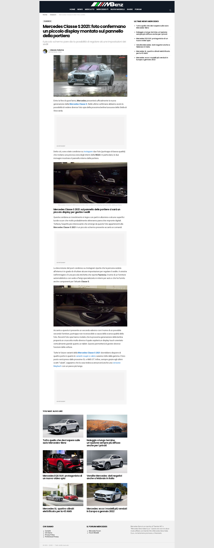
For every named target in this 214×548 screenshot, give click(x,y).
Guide (130, 9)
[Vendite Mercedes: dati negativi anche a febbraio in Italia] (107, 461)
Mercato (89, 9)
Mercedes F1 (102, 9)
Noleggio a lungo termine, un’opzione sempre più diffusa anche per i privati (103, 443)
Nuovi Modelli (118, 9)
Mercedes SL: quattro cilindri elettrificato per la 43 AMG (58, 510)
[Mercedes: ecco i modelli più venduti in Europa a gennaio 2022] (107, 494)
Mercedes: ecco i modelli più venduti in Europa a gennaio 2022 (107, 510)
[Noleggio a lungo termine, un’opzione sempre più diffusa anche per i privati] (107, 426)
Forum (138, 9)
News (80, 9)
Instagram (88, 151)
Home (72, 9)
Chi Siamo (48, 533)
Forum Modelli (94, 533)
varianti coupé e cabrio (86, 356)
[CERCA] (170, 10)
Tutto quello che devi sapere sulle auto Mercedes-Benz (61, 442)
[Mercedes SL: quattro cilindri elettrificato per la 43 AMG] (63, 494)
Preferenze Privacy (52, 537)
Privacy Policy (50, 535)
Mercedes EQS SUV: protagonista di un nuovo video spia (62, 477)
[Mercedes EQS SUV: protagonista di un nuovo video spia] (63, 461)
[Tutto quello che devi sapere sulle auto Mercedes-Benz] (63, 426)
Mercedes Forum (95, 531)
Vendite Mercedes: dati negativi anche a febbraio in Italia (104, 477)
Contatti (48, 531)
